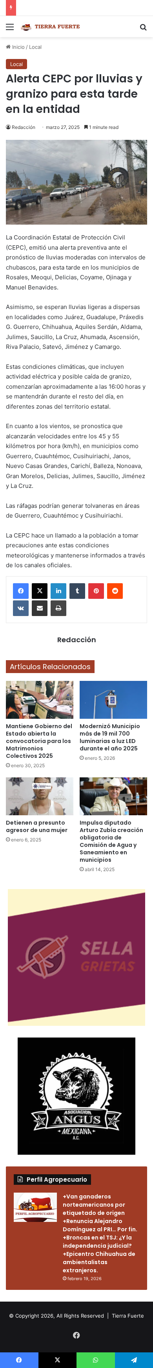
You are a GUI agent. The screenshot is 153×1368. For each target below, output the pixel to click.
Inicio (18, 47)
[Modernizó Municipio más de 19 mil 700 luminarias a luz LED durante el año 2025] (113, 700)
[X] (39, 591)
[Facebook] (21, 591)
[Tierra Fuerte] (51, 26)
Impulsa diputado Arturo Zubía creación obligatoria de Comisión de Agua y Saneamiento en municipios (111, 841)
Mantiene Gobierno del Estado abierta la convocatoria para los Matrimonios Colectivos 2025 (39, 741)
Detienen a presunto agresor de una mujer (36, 826)
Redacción (23, 127)
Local (35, 47)
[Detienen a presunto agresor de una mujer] (39, 796)
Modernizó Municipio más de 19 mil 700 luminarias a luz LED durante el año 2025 (110, 737)
